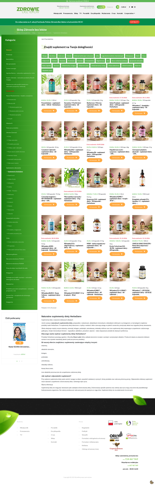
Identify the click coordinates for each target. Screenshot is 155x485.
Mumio (10, 206)
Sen (108, 61)
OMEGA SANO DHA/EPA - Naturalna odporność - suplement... (142, 245)
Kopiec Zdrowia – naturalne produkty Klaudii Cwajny (20, 79)
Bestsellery (9, 59)
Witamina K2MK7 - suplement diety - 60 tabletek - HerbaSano (95, 292)
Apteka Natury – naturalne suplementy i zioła (20, 73)
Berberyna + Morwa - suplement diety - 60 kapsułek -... (94, 105)
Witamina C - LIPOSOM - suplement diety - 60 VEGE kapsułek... (142, 292)
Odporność (45, 61)
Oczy (144, 56)
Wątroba (138, 65)
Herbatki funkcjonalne (14, 159)
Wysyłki (85, 435)
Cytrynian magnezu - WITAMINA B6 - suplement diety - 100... (51, 199)
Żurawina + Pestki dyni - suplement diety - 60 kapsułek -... (72, 105)
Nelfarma (11, 194)
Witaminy (11, 183)
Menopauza (129, 56)
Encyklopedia (95, 13)
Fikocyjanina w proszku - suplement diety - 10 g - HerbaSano (73, 199)
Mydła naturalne (13, 222)
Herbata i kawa (12, 155)
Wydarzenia (106, 13)
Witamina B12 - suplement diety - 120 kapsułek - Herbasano (73, 152)
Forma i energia (11, 68)
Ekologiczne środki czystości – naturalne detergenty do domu (19, 278)
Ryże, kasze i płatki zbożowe (16, 151)
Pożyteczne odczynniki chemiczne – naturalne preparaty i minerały (17, 85)
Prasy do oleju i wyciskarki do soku (17, 268)
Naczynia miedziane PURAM (15, 259)
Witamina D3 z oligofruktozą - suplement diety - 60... (73, 245)
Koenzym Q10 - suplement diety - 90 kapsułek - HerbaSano (96, 201)
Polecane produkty (12, 128)
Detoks (69, 56)
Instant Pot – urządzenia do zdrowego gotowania (18, 296)
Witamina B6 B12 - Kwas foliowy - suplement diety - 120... (51, 295)
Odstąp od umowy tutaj (90, 449)
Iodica (10, 187)
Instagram (135, 7)
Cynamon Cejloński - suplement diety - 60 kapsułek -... (48, 152)
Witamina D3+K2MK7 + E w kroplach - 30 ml (74, 294)
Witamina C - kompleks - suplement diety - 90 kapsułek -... (141, 107)
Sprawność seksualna (136, 61)
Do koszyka (47, 111)
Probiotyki (71, 61)
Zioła (8, 238)
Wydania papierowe (16, 107)
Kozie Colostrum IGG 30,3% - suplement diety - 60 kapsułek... (119, 248)
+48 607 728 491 (64, 8)
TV (80, 13)
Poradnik (86, 13)
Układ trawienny (127, 65)
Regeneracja (100, 61)
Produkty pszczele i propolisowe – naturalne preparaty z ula (20, 290)
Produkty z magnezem (14, 230)
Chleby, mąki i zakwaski (15, 148)
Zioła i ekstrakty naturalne (16, 242)
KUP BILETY (134, 22)
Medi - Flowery (12, 190)
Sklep (76, 13)
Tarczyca (56, 65)
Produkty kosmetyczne (15, 233)
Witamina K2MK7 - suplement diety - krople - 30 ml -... (119, 199)
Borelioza (53, 56)
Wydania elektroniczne (17, 111)
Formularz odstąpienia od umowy (93, 438)
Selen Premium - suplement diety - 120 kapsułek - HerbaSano (119, 105)
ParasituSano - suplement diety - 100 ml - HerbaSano (50, 104)
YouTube (132, 7)
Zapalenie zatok (47, 70)
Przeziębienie (89, 61)
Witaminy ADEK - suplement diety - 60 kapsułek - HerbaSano (49, 248)
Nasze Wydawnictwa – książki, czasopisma (19, 96)
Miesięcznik (58, 13)
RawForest (11, 175)
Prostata (80, 61)
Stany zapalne (46, 65)
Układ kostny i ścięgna (69, 65)
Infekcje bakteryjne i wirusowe (83, 56)
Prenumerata (68, 13)
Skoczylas (11, 210)
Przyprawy (11, 246)
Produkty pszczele (13, 144)
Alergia (44, 56)
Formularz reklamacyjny (90, 442)
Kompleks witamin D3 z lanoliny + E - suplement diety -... (140, 201)
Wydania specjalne (15, 115)
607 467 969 (132, 465)
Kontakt (120, 13)
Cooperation (129, 13)
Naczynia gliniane (11, 254)
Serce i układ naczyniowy (119, 61)
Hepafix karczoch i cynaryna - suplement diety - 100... (119, 152)
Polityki (84, 431)
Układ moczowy (83, 65)
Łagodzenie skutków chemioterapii (112, 56)
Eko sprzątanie (11, 64)
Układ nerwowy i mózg (98, 65)
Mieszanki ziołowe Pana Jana (16, 249)
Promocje (9, 54)
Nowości (9, 50)
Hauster (10, 213)
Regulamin (85, 428)
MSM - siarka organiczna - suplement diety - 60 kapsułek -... (96, 245)
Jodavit (10, 198)
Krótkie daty (10, 91)
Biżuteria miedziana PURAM (15, 263)
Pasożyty (62, 61)
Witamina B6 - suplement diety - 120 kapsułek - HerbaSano (96, 154)
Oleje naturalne (12, 140)
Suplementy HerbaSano (15, 171)
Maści (10, 226)
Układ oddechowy (113, 65)
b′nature (10, 202)
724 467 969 (130, 459)
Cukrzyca (61, 56)
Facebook (129, 7)
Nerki (138, 56)
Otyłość (54, 61)
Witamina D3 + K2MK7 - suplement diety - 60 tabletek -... (118, 292)
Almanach (9, 123)
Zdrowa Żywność (11, 132)
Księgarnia (9, 273)
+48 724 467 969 (89, 8)
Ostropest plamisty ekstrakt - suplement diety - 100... (142, 152)
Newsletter (10, 284)
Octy (9, 136)
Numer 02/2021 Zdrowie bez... (19, 347)
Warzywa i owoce (13, 163)
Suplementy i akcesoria (13, 168)
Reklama (85, 445)
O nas (114, 13)
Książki (10, 118)
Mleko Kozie (12, 179)
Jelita (97, 56)
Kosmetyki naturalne (12, 218)
